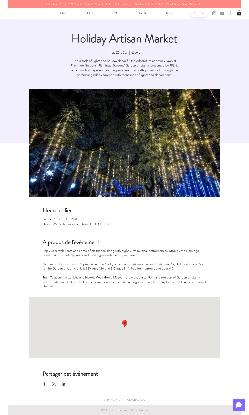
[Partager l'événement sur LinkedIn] (63, 384)
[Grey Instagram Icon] (214, 13)
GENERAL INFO (136, 399)
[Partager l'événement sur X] (54, 384)
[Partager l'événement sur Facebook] (44, 384)
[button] (239, 12)
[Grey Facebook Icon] (230, 13)
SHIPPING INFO (112, 399)
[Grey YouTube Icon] (222, 13)
